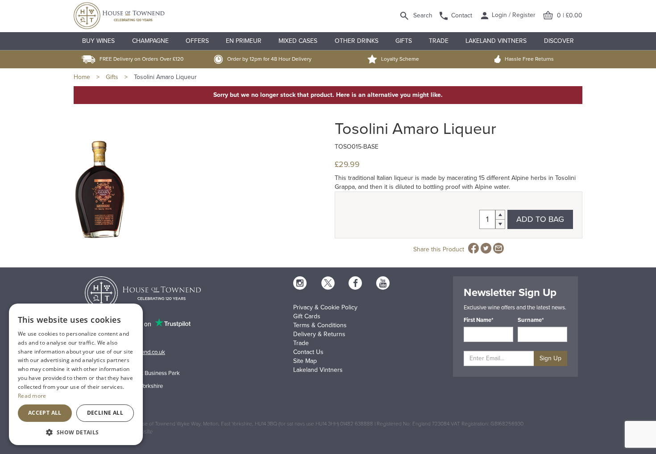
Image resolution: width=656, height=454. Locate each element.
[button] (76, 432)
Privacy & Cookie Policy (325, 307)
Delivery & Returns (319, 334)
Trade (438, 41)
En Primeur (244, 41)
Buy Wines (98, 41)
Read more (32, 396)
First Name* (479, 320)
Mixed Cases (297, 41)
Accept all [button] (45, 413)
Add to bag (540, 219)
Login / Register (513, 15)
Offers (197, 41)
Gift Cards (306, 316)
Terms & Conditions (320, 325)
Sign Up (550, 358)
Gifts (403, 41)
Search (422, 15)
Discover (559, 41)
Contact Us (308, 352)
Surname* (531, 320)
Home (82, 77)
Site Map (305, 361)
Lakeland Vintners (496, 41)
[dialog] (76, 374)
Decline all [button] (105, 413)
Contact (461, 15)
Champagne (150, 41)
